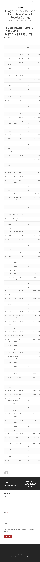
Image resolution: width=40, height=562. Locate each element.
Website (6, 523)
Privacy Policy (24, 557)
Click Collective (27, 556)
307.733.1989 (21, 548)
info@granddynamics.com (21, 549)
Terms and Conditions (17, 557)
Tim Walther (12, 21)
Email (5, 518)
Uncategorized (20, 7)
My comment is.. (7, 496)
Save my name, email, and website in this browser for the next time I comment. (19, 530)
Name (6, 512)
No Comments (28, 21)
